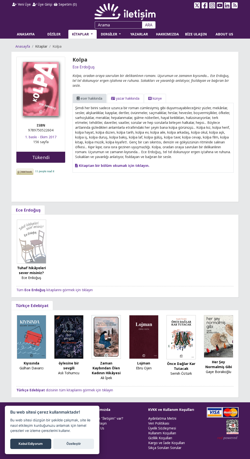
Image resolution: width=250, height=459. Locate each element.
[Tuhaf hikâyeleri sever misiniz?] (31, 241)
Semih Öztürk (181, 373)
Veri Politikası (158, 423)
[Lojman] (143, 336)
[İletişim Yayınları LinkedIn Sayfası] (227, 5)
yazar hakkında (127, 98)
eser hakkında (91, 98)
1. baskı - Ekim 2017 (40, 137)
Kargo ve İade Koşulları (166, 442)
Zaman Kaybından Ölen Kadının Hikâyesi (106, 368)
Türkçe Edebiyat (32, 305)
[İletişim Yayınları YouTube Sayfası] (219, 5)
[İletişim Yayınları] (125, 10)
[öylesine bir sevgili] (68, 336)
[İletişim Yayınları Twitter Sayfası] (197, 5)
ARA (148, 25)
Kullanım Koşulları (162, 433)
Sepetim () (67, 4)
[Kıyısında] (31, 336)
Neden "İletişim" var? (106, 418)
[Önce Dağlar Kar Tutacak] (181, 336)
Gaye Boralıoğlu (218, 371)
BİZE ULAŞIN (196, 34)
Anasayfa (22, 46)
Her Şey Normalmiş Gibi (218, 364)
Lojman (143, 363)
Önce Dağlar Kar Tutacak (181, 366)
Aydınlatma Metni (162, 418)
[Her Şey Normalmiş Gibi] (218, 336)
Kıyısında (31, 363)
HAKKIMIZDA (167, 34)
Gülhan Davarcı (31, 368)
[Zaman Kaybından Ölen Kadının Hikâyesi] (106, 336)
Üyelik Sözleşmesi (162, 428)
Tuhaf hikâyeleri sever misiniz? (31, 270)
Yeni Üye (24, 4)
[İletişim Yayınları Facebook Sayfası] (204, 5)
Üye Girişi (44, 4)
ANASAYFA (26, 34)
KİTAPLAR (81, 34)
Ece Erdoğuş (84, 67)
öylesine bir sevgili (69, 365)
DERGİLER (109, 34)
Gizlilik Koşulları (160, 438)
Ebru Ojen (144, 368)
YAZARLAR (139, 34)
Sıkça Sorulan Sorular (164, 447)
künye (157, 98)
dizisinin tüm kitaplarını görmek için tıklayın (64, 390)
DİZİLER (54, 34)
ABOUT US (224, 34)
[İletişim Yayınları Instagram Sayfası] (212, 5)
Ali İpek (106, 377)
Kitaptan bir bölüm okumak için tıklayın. (113, 165)
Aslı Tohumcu (68, 373)
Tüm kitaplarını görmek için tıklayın (54, 290)
